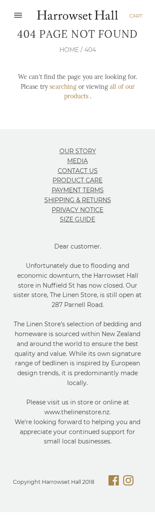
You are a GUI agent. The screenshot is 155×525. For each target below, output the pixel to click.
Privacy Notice (77, 210)
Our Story (77, 151)
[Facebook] (113, 482)
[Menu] (18, 16)
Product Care (77, 180)
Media (77, 161)
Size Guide (77, 219)
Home (69, 50)
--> (77, 16)
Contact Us (78, 171)
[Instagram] (128, 482)
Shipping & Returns (77, 200)
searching (63, 87)
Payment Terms (78, 190)
